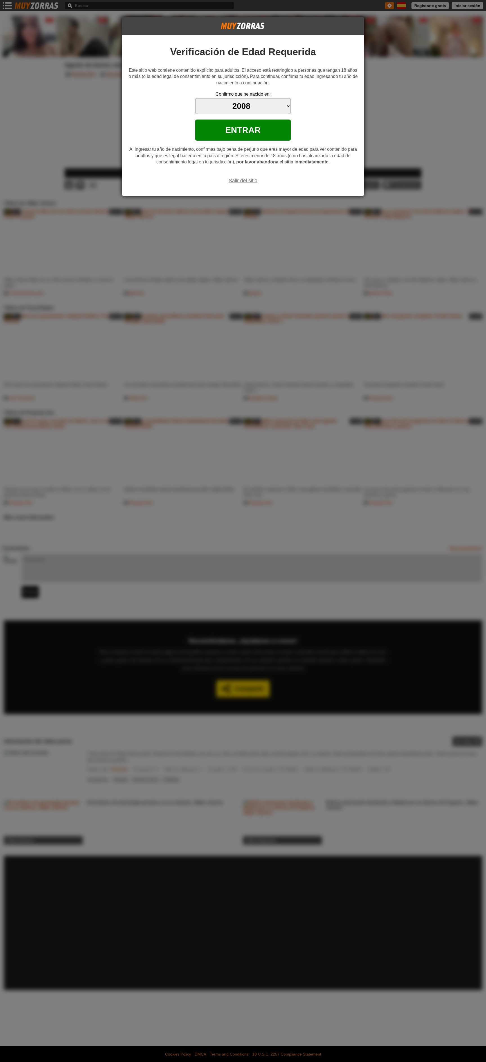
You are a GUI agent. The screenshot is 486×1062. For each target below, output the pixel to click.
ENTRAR (243, 130)
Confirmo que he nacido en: (243, 94)
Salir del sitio (243, 180)
